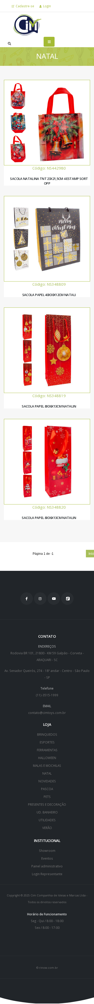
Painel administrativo (47, 866)
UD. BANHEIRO (47, 812)
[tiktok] (67, 598)
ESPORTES (47, 742)
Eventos (47, 858)
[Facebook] (26, 598)
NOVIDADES (47, 781)
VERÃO (47, 828)
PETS (47, 797)
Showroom (47, 850)
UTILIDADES (47, 820)
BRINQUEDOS (47, 734)
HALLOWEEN (47, 758)
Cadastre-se (24, 6)
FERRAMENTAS (47, 750)
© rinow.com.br (47, 968)
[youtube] (54, 598)
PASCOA (47, 789)
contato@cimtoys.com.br (47, 713)
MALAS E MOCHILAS (47, 765)
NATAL (47, 773)
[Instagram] (40, 598)
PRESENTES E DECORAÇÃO (47, 804)
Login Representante (47, 874)
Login (46, 6)
